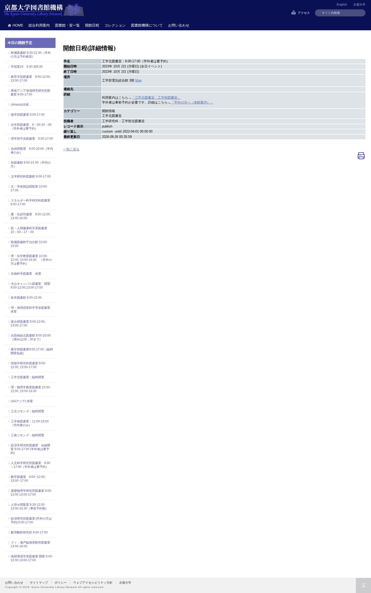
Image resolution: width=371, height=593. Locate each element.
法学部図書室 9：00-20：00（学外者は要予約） (31, 126)
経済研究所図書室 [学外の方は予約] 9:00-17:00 (31, 520)
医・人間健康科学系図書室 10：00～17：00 (30, 230)
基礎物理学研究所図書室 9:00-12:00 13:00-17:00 (31, 492)
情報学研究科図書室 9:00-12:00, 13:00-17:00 (28, 365)
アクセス (304, 13)
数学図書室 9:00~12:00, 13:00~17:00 (28, 478)
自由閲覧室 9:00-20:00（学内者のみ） (32, 150)
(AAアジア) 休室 (22, 401)
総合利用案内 (39, 25)
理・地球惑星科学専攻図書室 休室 (30, 309)
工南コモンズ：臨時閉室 (27, 435)
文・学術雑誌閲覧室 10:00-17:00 (29, 188)
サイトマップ (39, 582)
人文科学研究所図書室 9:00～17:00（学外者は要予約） (30, 465)
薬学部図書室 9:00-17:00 (28, 114)
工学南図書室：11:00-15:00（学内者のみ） (30, 423)
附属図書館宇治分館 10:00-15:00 (29, 244)
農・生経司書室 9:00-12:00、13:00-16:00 (32, 216)
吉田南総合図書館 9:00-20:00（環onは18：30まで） (31, 337)
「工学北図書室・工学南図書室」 (156, 97)
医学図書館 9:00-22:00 (26, 297)
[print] (361, 157)
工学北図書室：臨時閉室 (27, 377)
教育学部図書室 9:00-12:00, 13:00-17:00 (31, 78)
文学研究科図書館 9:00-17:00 (31, 176)
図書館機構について (147, 25)
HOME (18, 25)
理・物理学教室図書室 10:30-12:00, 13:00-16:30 (31, 389)
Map (138, 80)
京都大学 (359, 4)
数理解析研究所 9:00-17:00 (29, 532)
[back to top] (363, 585)
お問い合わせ (178, 25)
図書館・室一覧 (67, 25)
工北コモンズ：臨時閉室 (27, 411)
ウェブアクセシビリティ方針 (93, 582)
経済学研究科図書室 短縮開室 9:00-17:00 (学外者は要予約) (30, 449)
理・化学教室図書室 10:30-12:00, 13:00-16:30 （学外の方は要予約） (31, 259)
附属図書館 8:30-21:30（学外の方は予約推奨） (31, 54)
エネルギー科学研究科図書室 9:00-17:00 (30, 202)
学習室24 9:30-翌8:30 (27, 66)
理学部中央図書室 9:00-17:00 (32, 138)
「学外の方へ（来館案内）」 (192, 102)
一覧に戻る (71, 149)
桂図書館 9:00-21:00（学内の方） (31, 164)
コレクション (115, 25)
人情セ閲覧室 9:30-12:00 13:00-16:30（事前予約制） (29, 506)
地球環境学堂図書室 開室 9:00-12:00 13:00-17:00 (32, 558)
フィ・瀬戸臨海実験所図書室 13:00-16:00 (32, 544)
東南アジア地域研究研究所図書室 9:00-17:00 (30, 92)
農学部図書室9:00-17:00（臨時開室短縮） (32, 351)
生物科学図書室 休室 (26, 273)
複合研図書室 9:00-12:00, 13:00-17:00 (28, 323)
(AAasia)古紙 (20, 104)
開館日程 (92, 25)
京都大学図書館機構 (44, 10)
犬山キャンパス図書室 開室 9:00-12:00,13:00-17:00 (32, 285)
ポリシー (61, 582)
